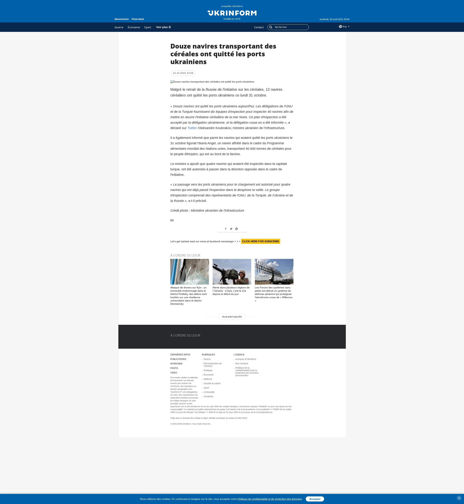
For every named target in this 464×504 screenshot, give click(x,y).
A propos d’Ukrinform (245, 359)
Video (173, 372)
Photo (174, 368)
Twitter (192, 128)
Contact (259, 27)
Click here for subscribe (260, 241)
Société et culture (212, 383)
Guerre (119, 27)
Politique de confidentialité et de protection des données (270, 498)
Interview (176, 363)
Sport (147, 27)
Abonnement (122, 19)
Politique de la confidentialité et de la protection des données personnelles (247, 372)
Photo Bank (138, 19)
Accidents (208, 396)
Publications (178, 359)
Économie (134, 27)
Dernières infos (180, 354)
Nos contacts (241, 363)
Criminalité (209, 392)
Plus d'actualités (232, 317)
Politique (208, 370)
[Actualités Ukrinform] (232, 13)
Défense (208, 379)
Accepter (314, 498)
